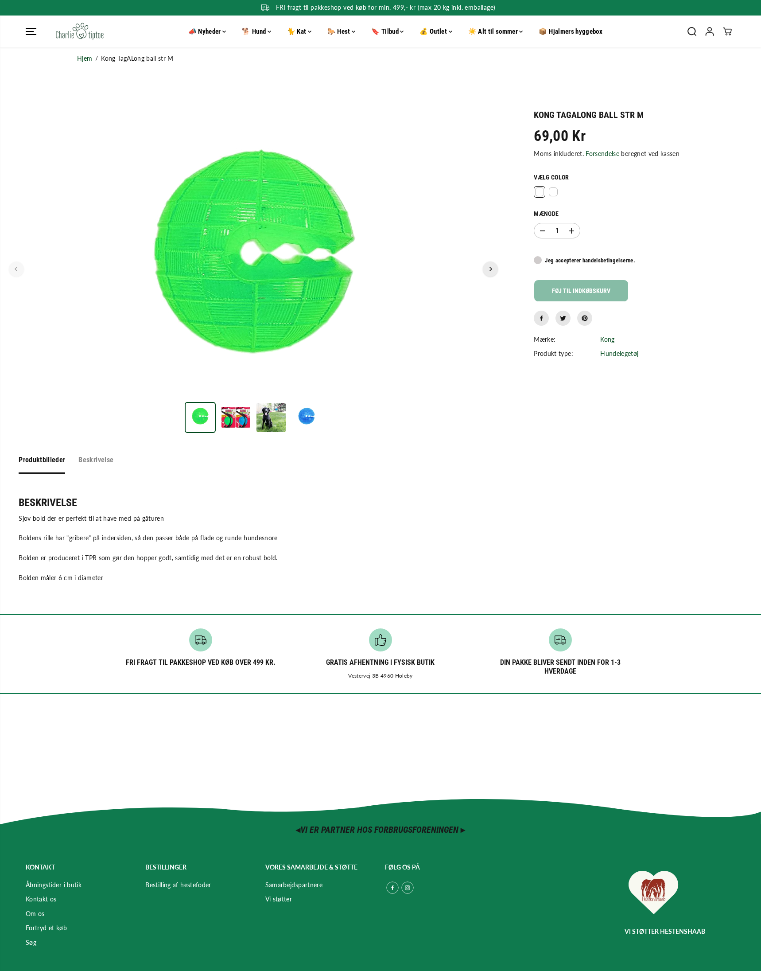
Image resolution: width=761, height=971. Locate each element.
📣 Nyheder (205, 31)
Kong (607, 339)
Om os (35, 913)
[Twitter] (563, 318)
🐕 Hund (254, 31)
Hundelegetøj (619, 354)
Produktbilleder (42, 460)
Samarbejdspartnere (293, 885)
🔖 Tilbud (385, 31)
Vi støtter (278, 899)
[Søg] (692, 31)
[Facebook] (541, 318)
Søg (31, 942)
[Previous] (16, 269)
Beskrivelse (95, 460)
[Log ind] (710, 31)
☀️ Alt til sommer (494, 31)
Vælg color (551, 177)
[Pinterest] (584, 318)
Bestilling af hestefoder (178, 885)
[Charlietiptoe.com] (80, 31)
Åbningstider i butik (54, 885)
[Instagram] (407, 887)
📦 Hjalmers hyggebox (570, 31)
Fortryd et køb (46, 928)
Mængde (546, 214)
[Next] (490, 269)
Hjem (84, 58)
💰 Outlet (433, 31)
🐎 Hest (339, 31)
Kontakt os (41, 899)
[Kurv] (727, 31)
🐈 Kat (297, 31)
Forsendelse (602, 154)
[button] (31, 31)
